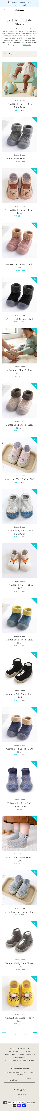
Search (13, 1048)
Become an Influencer (27, 1054)
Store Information (19, 1057)
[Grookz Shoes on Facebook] (15, 1089)
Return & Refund (15, 1051)
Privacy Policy (23, 1048)
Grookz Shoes (24, 1094)
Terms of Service (10, 1054)
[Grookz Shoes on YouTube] (25, 1089)
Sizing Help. (27, 45)
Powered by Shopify (19, 1097)
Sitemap (19, 1063)
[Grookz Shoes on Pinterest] (18, 1089)
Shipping (27, 1051)
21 (26, 1034)
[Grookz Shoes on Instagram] (21, 1089)
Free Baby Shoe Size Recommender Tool (19, 1060)
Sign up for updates (19, 1069)
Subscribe (29, 1078)
